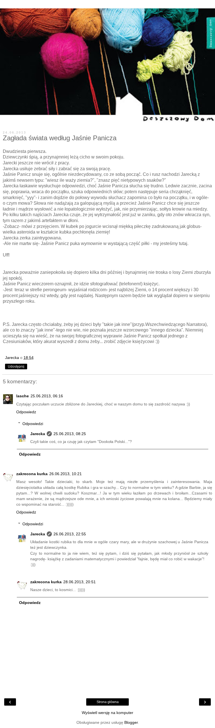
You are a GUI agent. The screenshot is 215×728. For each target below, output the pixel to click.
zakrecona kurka (32, 474)
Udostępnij (16, 366)
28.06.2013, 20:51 (79, 582)
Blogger (131, 722)
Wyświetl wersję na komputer (107, 712)
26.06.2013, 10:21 (65, 474)
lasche (22, 396)
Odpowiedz (26, 412)
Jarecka (37, 433)
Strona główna (108, 702)
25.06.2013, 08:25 (69, 433)
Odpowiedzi (32, 423)
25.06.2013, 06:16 (47, 396)
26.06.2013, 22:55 (69, 534)
